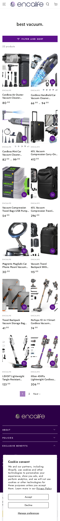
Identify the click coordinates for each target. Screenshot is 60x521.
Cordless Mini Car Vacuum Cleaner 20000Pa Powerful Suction (13, 153)
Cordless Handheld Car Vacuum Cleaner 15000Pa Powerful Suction (43, 97)
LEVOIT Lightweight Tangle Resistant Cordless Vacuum (13, 378)
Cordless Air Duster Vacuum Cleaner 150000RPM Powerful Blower (15, 96)
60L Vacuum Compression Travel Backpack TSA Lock (41, 209)
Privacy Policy (44, 488)
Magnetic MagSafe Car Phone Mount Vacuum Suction (14, 265)
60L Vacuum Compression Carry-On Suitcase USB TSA (43, 153)
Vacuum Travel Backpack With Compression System (42, 265)
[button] (47, 4)
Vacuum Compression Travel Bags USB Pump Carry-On (15, 209)
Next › (36, 394)
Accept (28, 497)
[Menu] (4, 4)
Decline (28, 505)
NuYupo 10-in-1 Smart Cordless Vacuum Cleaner (43, 322)
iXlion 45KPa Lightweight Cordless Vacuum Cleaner (42, 378)
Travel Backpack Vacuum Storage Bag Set (13, 322)
